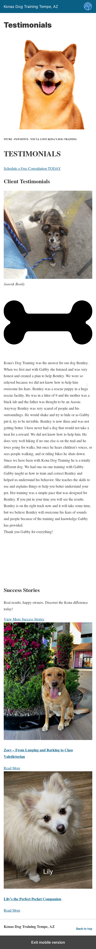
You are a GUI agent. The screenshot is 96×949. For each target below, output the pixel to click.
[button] (9, 385)
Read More (12, 768)
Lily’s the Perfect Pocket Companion (32, 898)
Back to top (84, 928)
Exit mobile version (48, 942)
